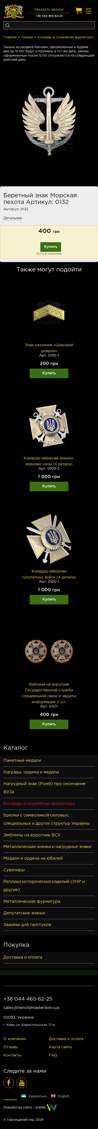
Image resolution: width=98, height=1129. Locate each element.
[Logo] (13, 11)
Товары (27, 37)
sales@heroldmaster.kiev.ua (31, 1008)
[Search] (7, 25)
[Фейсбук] (8, 1082)
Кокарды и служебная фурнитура (65, 37)
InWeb (40, 1107)
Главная (10, 37)
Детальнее (12, 218)
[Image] (49, 312)
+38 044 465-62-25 (49, 16)
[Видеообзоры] (21, 1082)
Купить (50, 247)
